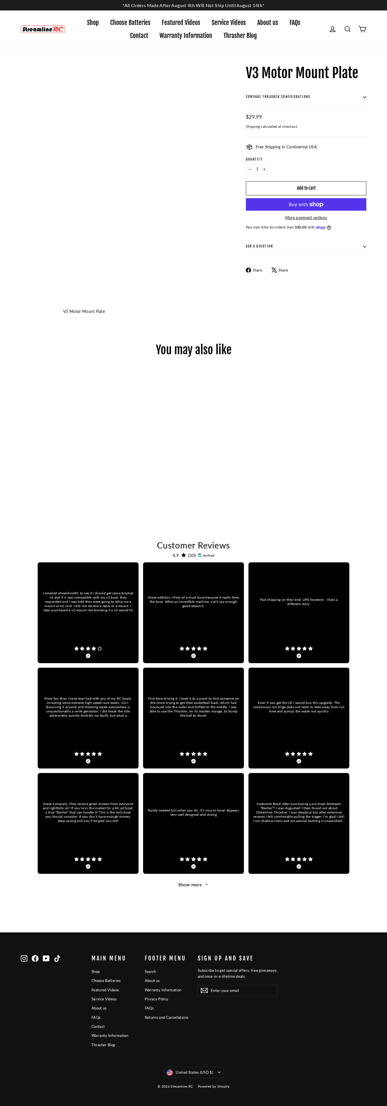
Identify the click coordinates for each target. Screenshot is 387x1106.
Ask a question (259, 246)
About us (267, 22)
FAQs (295, 22)
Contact (139, 35)
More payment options (306, 217)
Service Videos (229, 22)
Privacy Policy (157, 999)
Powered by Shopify (213, 1086)
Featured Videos (181, 22)
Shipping (253, 126)
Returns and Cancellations (167, 1017)
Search (150, 971)
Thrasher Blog (240, 35)
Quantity (254, 159)
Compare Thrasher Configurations (278, 97)
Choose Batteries (130, 22)
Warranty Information (186, 35)
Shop (93, 22)
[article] (88, 612)
